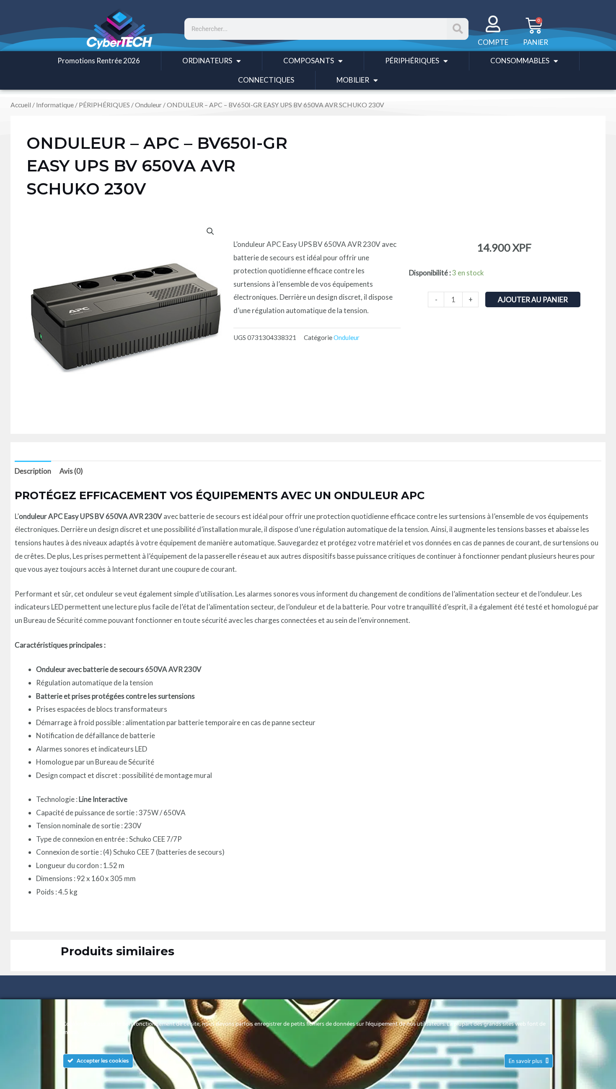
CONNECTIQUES (266, 79)
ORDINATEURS (207, 60)
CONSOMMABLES (519, 60)
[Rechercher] (457, 29)
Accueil (20, 105)
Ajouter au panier (533, 299)
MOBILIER (352, 79)
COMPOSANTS (308, 60)
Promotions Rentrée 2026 (98, 60)
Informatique (55, 105)
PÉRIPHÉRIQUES (412, 60)
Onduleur (148, 105)
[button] (210, 231)
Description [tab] (33, 471)
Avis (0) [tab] (71, 471)
